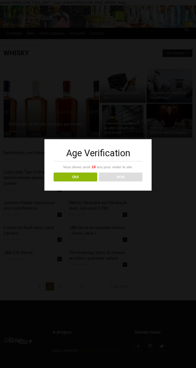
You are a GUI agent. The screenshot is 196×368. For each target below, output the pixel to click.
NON (121, 177)
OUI (75, 177)
